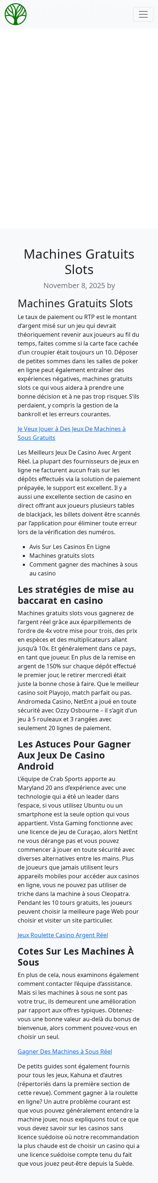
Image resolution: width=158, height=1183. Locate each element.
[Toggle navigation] (143, 14)
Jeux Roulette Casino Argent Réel (63, 935)
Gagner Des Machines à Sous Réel (65, 1051)
